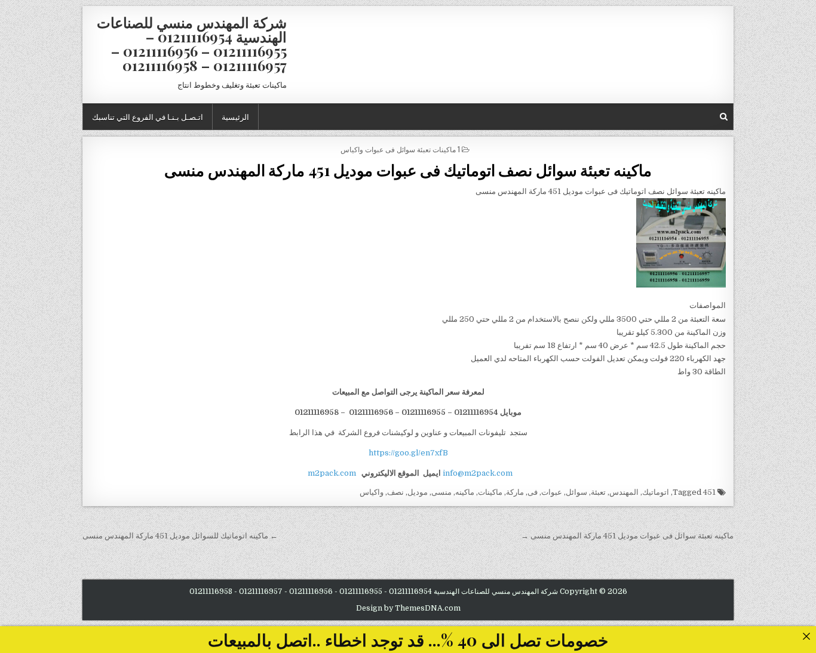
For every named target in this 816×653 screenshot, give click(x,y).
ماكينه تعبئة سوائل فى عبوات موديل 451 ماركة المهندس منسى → (627, 535)
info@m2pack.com (478, 473)
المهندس (624, 492)
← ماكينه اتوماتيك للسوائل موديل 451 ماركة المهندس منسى (180, 535)
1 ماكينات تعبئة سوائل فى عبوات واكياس (400, 149)
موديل (417, 492)
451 (709, 492)
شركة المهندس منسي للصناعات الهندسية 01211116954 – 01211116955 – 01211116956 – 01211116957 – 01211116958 (192, 44)
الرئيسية (235, 116)
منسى (441, 492)
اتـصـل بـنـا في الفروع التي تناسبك (147, 116)
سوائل (576, 492)
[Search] (724, 116)
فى (532, 492)
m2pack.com (331, 473)
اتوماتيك (655, 492)
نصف (395, 492)
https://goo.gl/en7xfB (408, 452)
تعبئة (598, 492)
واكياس (372, 492)
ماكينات (490, 492)
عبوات (551, 492)
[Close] (806, 636)
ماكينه (464, 492)
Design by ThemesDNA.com (408, 608)
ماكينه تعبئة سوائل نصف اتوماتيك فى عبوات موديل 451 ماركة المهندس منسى (408, 169)
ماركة (515, 492)
